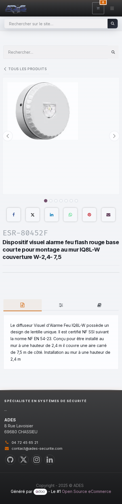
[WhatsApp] (70, 214)
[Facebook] (13, 214)
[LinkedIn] (51, 214)
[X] (32, 214)
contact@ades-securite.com (37, 448)
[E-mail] (108, 214)
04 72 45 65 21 (25, 442)
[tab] (22, 305)
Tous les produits (27, 69)
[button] (8, 136)
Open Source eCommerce (86, 491)
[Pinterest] (89, 214)
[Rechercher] (113, 23)
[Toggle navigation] (112, 8)
